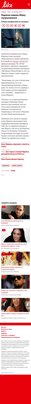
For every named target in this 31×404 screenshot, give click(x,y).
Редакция (4, 333)
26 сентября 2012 (17, 12)
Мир (8, 12)
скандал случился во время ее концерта (14, 62)
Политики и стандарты (8, 335)
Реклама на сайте (6, 329)
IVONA (13, 171)
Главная (3, 12)
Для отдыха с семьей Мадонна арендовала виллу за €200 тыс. (15, 152)
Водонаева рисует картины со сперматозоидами (12, 268)
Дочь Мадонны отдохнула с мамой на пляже (15, 145)
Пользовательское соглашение (10, 337)
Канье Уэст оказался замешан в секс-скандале (14, 291)
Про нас (3, 327)
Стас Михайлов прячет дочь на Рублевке (12, 222)
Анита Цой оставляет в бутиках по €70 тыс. (15, 314)
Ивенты (3, 331)
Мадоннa (5, 166)
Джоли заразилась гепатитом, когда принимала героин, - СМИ (14, 245)
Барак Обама (17, 166)
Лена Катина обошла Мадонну (12, 159)
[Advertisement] (15, 188)
